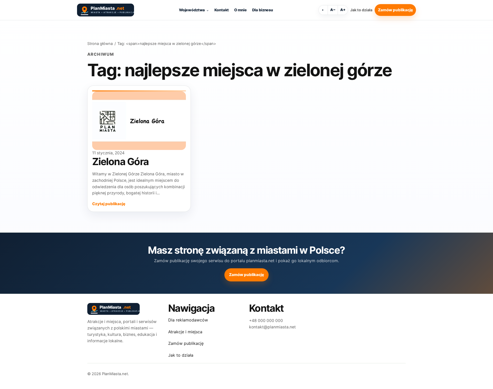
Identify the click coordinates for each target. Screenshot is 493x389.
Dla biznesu (262, 10)
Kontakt (221, 10)
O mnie (240, 10)
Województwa (192, 10)
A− (333, 10)
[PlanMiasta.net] (105, 10)
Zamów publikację (395, 9)
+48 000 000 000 (266, 320)
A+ (343, 10)
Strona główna (100, 43)
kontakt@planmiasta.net (272, 327)
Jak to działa (361, 10)
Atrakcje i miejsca (185, 331)
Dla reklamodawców (188, 319)
